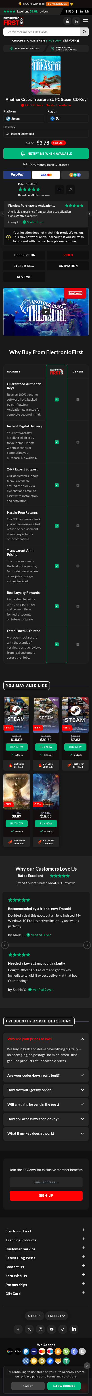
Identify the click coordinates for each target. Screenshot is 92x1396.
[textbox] (69, 11)
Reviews (24, 277)
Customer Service (20, 1249)
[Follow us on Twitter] (29, 1329)
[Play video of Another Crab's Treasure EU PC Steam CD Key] (46, 312)
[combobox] (69, 11)
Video (68, 255)
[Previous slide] (5, 945)
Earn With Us (16, 1275)
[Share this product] (59, 189)
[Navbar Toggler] (86, 21)
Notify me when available (50, 153)
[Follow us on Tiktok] (62, 1329)
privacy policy (30, 1376)
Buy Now (16, 747)
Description (24, 255)
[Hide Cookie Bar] (87, 1365)
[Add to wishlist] (70, 189)
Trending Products (21, 1240)
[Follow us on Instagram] (40, 1329)
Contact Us (15, 1266)
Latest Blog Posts (20, 1258)
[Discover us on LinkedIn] (73, 1329)
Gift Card (13, 1293)
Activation (68, 266)
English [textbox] (84, 11)
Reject (28, 1386)
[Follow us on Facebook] (18, 1329)
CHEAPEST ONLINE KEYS (44, 40)
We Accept (46, 1344)
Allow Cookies (64, 1386)
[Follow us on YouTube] (51, 1329)
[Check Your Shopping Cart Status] (76, 21)
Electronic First (18, 1231)
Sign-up (46, 1195)
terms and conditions (62, 1376)
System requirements (25, 266)
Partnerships (16, 1284)
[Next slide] (89, 214)
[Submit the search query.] (84, 31)
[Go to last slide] (3, 214)
